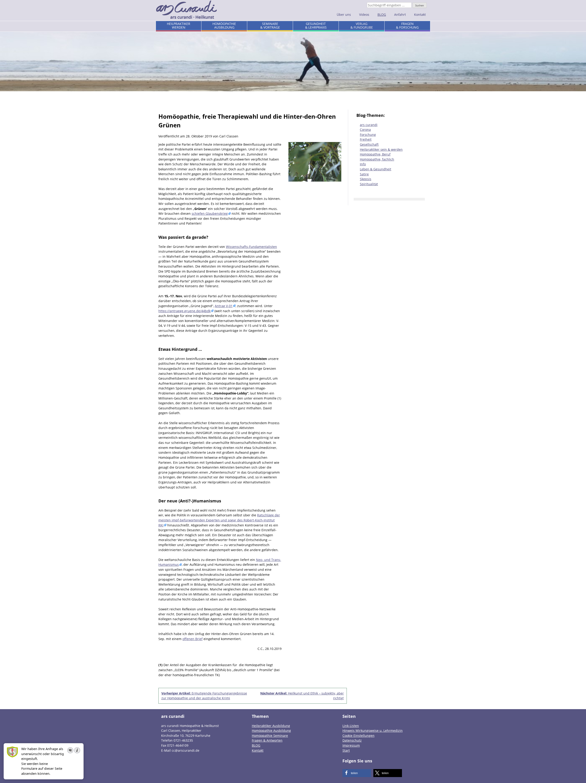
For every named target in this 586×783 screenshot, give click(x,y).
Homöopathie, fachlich (377, 159)
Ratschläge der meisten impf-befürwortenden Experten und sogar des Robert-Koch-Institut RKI (219, 520)
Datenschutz (352, 740)
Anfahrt (400, 14)
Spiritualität (369, 184)
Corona (365, 129)
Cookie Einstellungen (358, 735)
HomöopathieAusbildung (224, 25)
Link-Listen (350, 726)
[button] (356, 773)
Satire (364, 174)
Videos (364, 14)
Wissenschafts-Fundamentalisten (251, 246)
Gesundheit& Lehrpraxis (316, 25)
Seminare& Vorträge (270, 25)
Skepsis (365, 179)
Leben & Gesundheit (375, 169)
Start (346, 750)
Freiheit (366, 139)
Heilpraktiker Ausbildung (271, 726)
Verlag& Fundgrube (361, 25)
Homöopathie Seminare (270, 735)
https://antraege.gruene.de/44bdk (184, 311)
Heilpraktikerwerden (178, 25)
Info (363, 164)
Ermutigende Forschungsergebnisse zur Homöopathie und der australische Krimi (204, 695)
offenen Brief (192, 639)
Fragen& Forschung (407, 25)
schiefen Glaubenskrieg (210, 213)
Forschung (368, 134)
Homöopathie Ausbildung (271, 730)
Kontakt (420, 14)
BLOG (381, 14)
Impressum (351, 745)
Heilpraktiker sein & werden (381, 149)
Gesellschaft (369, 144)
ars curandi (368, 125)
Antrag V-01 (224, 306)
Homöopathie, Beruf (375, 154)
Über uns (344, 14)
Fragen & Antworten (267, 740)
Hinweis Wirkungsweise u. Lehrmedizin (372, 730)
